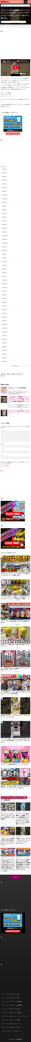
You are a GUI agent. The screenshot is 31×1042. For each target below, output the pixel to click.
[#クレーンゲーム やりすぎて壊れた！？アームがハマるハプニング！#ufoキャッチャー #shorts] (4, 413)
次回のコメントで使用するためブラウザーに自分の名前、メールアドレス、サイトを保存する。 (15, 463)
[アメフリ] (13, 932)
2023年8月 (4, 294)
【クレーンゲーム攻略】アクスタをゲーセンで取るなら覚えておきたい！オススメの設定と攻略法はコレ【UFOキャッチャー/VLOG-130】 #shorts (15, 741)
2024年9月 (4, 246)
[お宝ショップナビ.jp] (13, 521)
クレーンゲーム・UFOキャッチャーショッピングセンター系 (15, 1016)
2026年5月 (4, 180)
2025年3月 (4, 224)
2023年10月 (4, 287)
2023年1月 (4, 320)
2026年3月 (4, 187)
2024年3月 (4, 269)
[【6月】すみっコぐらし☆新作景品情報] (4, 390)
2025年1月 (4, 232)
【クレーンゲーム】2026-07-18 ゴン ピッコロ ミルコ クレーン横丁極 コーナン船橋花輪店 (8, 816)
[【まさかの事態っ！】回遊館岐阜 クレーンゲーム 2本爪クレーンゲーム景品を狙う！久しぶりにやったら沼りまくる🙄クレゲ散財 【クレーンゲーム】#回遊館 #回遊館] (4, 399)
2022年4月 (4, 354)
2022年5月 (4, 350)
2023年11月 (4, 283)
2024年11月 (4, 239)
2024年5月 (4, 261)
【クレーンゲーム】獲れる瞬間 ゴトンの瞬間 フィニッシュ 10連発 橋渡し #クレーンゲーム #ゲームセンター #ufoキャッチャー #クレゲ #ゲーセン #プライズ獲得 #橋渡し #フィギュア (23, 818)
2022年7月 (4, 343)
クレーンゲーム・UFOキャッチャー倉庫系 (10, 695)
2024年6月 (4, 257)
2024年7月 (4, 254)
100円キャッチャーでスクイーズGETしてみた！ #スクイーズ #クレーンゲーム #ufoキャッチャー (23, 841)
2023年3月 (4, 313)
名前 (2, 443)
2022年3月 (4, 357)
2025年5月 (4, 217)
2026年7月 (4, 172)
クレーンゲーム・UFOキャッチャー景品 (17, 21)
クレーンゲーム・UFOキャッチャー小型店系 (11, 1012)
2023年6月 (4, 302)
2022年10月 (4, 331)
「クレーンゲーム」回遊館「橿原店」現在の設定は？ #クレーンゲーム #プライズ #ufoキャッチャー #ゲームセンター (8, 841)
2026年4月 (4, 183)
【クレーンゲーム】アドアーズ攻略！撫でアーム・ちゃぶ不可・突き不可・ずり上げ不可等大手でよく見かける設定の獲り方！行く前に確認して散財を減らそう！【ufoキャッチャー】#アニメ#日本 (7, 865)
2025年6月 (4, 213)
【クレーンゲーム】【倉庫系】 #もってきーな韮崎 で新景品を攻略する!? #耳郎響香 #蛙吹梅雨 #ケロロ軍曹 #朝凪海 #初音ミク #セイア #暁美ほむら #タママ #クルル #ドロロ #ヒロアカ (23, 864)
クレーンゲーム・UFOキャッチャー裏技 (10, 997)
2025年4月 (4, 220)
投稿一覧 (19, 374)
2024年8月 (4, 250)
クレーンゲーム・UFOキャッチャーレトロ (11, 1023)
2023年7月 (4, 298)
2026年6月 (4, 176)
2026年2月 (4, 191)
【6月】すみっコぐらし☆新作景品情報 (17, 387)
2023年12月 (4, 280)
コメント (2, 429)
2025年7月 (4, 209)
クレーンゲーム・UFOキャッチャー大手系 (11, 1008)
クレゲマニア (19, 1039)
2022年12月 (4, 324)
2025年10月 (4, 198)
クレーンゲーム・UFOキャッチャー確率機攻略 (11, 600)
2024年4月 (4, 265)
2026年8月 (4, 169)
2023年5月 (4, 306)
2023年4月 (4, 309)
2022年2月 (4, 361)
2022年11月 (4, 328)
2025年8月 (4, 206)
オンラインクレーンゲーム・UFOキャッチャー (12, 1031)
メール (3, 449)
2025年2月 (4, 228)
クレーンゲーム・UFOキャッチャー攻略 (10, 743)
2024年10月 (4, 243)
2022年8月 (4, 339)
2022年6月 (4, 346)
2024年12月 (4, 235)
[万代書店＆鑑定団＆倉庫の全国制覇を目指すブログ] (13, 548)
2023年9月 (4, 291)
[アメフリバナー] (13, 135)
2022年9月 (4, 335)
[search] (29, 5)
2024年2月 (4, 272)
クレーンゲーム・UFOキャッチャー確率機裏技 (12, 1005)
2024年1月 (4, 276)
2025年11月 (4, 195)
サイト (2, 455)
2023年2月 (4, 317)
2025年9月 (4, 202)
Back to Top (15, 877)
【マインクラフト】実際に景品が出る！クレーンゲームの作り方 (14, 764)
